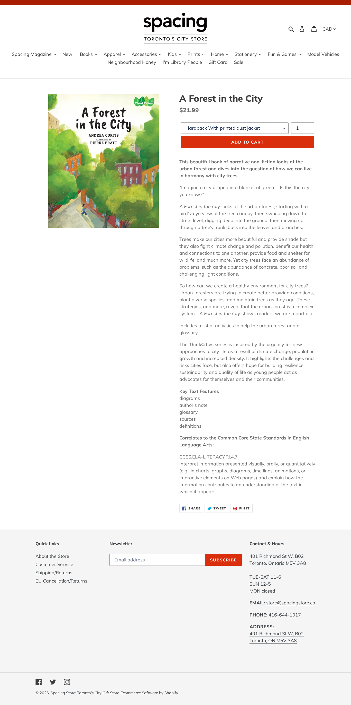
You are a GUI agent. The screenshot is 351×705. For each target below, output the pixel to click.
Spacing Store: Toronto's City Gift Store (85, 692)
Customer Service (54, 564)
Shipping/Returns (53, 573)
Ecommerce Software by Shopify (149, 692)
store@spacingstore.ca (290, 603)
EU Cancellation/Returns (61, 581)
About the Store (52, 556)
